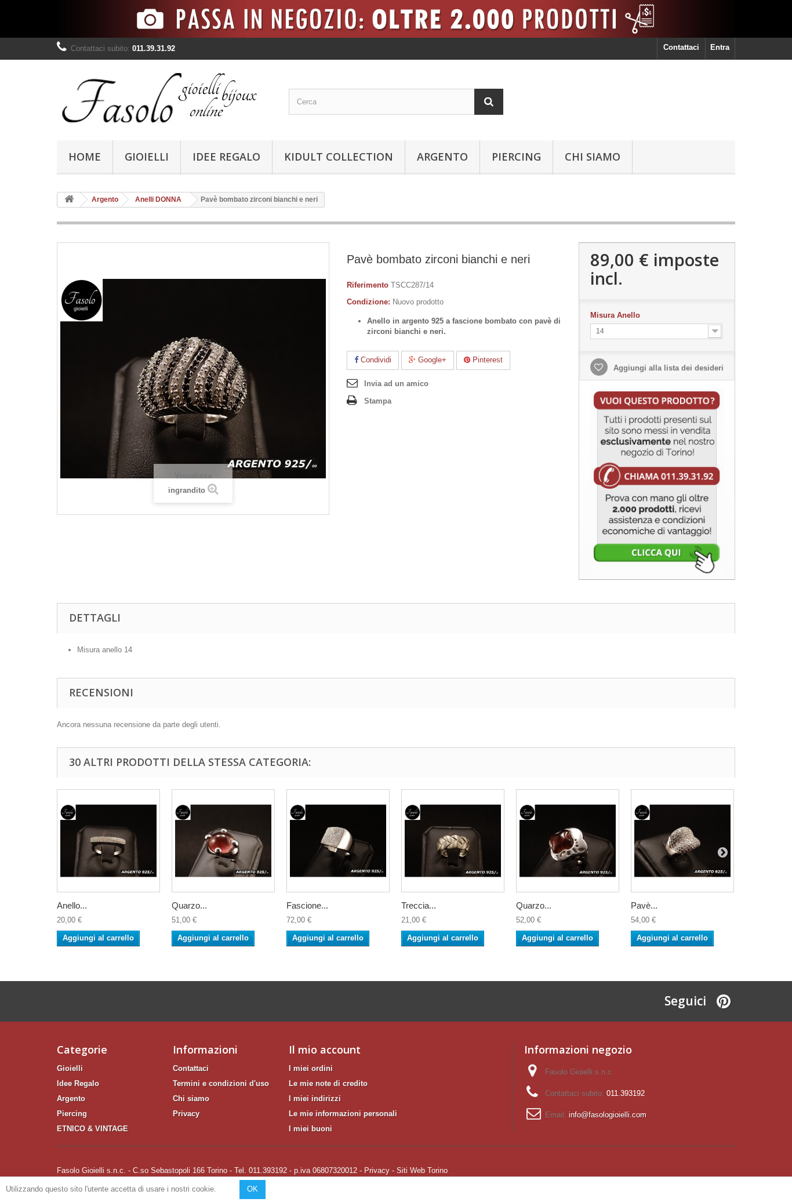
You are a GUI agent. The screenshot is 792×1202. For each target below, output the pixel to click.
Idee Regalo (226, 157)
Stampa (377, 401)
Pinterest (486, 359)
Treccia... (418, 905)
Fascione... (307, 905)
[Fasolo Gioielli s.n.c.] (164, 97)
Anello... (72, 905)
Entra (719, 47)
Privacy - (379, 1170)
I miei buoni (310, 1128)
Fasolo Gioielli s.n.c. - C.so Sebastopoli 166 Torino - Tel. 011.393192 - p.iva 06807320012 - (209, 1170)
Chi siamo (592, 157)
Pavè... (644, 905)
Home (84, 157)
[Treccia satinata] (452, 840)
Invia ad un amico (396, 383)
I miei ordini (311, 1068)
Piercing (516, 157)
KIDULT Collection (338, 157)
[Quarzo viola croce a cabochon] (567, 840)
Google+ (431, 359)
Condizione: (368, 301)
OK (252, 1189)
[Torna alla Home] (69, 200)
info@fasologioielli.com (607, 1114)
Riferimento (367, 285)
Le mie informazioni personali (343, 1113)
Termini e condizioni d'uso (221, 1083)
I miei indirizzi (315, 1098)
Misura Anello (616, 315)
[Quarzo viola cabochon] (223, 840)
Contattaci (681, 47)
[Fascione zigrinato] (338, 840)
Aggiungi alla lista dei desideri (667, 368)
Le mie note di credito (328, 1083)
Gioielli (147, 157)
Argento (442, 157)
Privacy (186, 1113)
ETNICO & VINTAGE (92, 1128)
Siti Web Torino (422, 1170)
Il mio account (325, 1049)
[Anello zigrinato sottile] (108, 840)
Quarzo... (189, 905)
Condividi (374, 359)
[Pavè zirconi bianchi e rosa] (682, 840)
